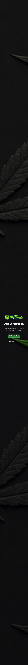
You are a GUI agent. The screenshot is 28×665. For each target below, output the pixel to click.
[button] (14, 341)
